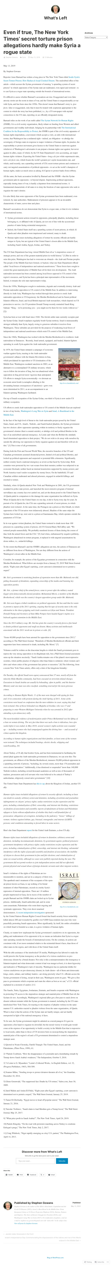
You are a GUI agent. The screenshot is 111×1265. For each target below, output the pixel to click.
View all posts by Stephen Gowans (26, 1223)
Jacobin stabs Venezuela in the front (18, 1234)
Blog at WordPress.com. (55, 1258)
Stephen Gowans (12, 57)
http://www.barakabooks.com (69, 907)
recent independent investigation (31, 912)
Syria (24, 57)
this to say (41, 783)
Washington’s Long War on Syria (34, 411)
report (29, 830)
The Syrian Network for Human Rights (57, 120)
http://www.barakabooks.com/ (69, 383)
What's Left (55, 17)
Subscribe (62, 1161)
